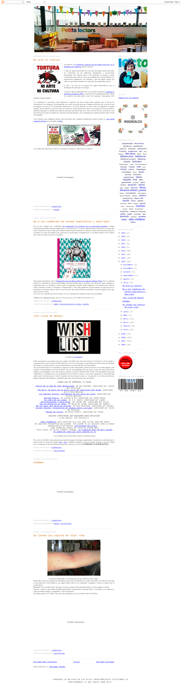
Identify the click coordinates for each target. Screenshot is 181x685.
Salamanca (124, 211)
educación (128, 174)
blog (60, 121)
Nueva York (138, 198)
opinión (56, 210)
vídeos (133, 222)
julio (126, 283)
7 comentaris (56, 650)
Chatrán (132, 167)
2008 (123, 338)
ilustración (132, 185)
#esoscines (139, 143)
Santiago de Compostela (138, 211)
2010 (123, 262)
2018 (123, 240)
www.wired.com (78, 357)
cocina (123, 169)
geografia (136, 182)
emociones (137, 175)
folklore (139, 177)
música (142, 195)
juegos (127, 188)
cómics (131, 169)
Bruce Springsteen (141, 164)
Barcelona (130, 153)
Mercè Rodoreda (125, 195)
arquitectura (132, 151)
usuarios (142, 216)
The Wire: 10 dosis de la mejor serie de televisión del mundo (69, 390)
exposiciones (129, 177)
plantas (135, 203)
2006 (123, 345)
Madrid (122, 193)
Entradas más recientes (45, 662)
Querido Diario (51, 398)
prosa (122, 206)
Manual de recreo (54, 412)
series (122, 214)
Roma (131, 209)
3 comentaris (56, 301)
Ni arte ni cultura (47, 60)
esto (60, 442)
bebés (139, 154)
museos (134, 195)
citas (144, 167)
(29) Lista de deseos (48, 316)
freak (135, 179)
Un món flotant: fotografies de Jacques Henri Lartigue (64, 408)
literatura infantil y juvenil (70, 304)
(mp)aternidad (127, 144)
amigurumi (123, 149)
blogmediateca (123, 164)
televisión (124, 216)
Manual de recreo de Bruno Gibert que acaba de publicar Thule (79, 281)
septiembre (129, 276)
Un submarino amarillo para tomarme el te (74, 432)
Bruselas (124, 167)
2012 (123, 254)
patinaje (140, 201)
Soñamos (39, 462)
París (133, 201)
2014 (123, 247)
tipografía (134, 216)
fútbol (141, 180)
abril (126, 319)
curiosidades (126, 172)
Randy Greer (130, 206)
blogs (131, 164)
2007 (123, 341)
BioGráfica (137, 161)
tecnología (137, 214)
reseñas (86, 304)
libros (56, 304)
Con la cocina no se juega (52, 404)
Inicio (76, 662)
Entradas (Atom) (57, 667)
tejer (144, 214)
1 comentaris (56, 520)
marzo (126, 322)
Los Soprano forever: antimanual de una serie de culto (67, 394)
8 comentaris (56, 447)
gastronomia (126, 182)
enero (126, 330)
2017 (123, 244)
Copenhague (141, 169)
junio (126, 312)
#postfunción (138, 146)
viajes (124, 219)
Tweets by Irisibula (128, 98)
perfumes (123, 203)
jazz (121, 188)
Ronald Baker (139, 209)
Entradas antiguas (105, 662)
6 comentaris (56, 206)
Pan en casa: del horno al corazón (53, 406)
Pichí (130, 203)
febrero (127, 326)
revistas (125, 209)
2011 (123, 258)
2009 (123, 334)
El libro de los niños (55, 400)
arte (140, 151)
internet (141, 185)
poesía (142, 203)
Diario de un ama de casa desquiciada (55, 386)
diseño (141, 172)
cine (139, 166)
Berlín (145, 154)
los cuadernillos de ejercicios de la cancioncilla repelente (85, 226)
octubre (127, 272)
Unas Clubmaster (48, 422)
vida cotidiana (59, 451)
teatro (129, 214)
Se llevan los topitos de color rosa (59, 535)
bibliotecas (140, 156)
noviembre (128, 268)
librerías (134, 188)
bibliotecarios (126, 156)
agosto (127, 279)
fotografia (127, 179)
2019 (123, 237)
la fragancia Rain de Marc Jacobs (95, 430)
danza (135, 172)
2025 (123, 233)
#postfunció (127, 146)
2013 (123, 251)
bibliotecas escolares (128, 159)
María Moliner (142, 193)
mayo (126, 315)
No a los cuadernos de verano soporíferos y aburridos (71, 221)
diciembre (128, 265)
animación (132, 149)
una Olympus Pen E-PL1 (85, 426)
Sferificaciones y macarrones (55, 402)
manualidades (131, 193)
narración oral (128, 198)
